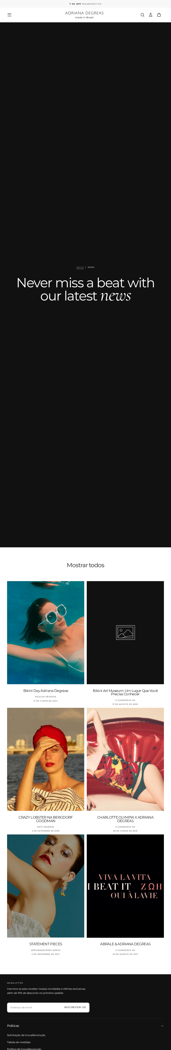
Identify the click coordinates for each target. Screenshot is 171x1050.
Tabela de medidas (18, 1042)
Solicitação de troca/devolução (26, 1035)
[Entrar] (150, 15)
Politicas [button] (13, 1026)
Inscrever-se (75, 1007)
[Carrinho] (159, 15)
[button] (9, 15)
